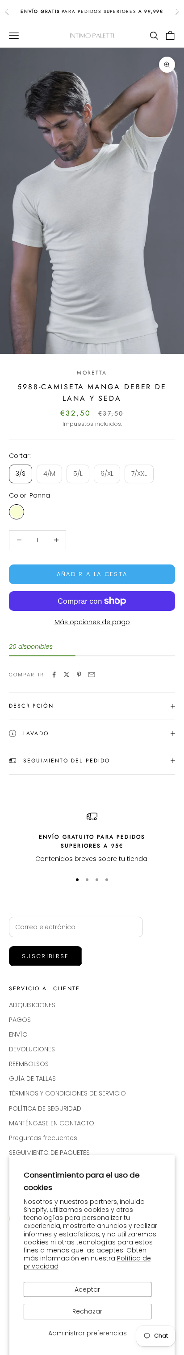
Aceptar (87, 1289)
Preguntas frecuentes (43, 1137)
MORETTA (92, 373)
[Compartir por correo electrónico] (91, 674)
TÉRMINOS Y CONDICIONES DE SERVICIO (67, 1093)
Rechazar (87, 1311)
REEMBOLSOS (29, 1063)
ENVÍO (18, 1034)
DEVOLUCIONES (32, 1049)
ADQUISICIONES (32, 1005)
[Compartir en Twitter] (66, 674)
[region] (92, 838)
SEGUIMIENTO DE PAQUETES (49, 1152)
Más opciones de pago (92, 622)
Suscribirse (45, 956)
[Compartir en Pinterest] (79, 674)
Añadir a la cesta (92, 574)
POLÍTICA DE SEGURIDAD (45, 1108)
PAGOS (20, 1019)
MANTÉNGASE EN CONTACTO (51, 1123)
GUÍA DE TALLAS (32, 1078)
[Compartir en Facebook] (54, 674)
